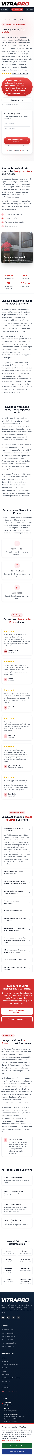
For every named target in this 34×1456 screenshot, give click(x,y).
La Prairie (10, 20)
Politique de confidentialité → (11, 1440)
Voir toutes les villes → (9, 1391)
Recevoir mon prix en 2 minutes (16, 141)
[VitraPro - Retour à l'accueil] (15, 1300)
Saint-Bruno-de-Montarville (10, 1378)
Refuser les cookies (17, 1452)
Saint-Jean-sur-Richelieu (9, 1365)
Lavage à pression (7, 1346)
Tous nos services (7, 1330)
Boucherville (5, 1375)
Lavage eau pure (7, 1340)
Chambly (4, 1368)
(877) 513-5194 (9, 1405)
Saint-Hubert (5, 1388)
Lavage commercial (8, 1336)
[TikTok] (13, 1317)
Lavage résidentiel (7, 1333)
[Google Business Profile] (18, 1317)
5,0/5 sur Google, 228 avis (20, 73)
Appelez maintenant (18, 1019)
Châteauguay (6, 1381)
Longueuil (5, 9)
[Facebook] (3, 1317)
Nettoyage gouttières (8, 1343)
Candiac (4, 1384)
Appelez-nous (18, 100)
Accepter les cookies (17, 1446)
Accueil (3, 20)
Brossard (4, 1361)
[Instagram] (8, 1317)
